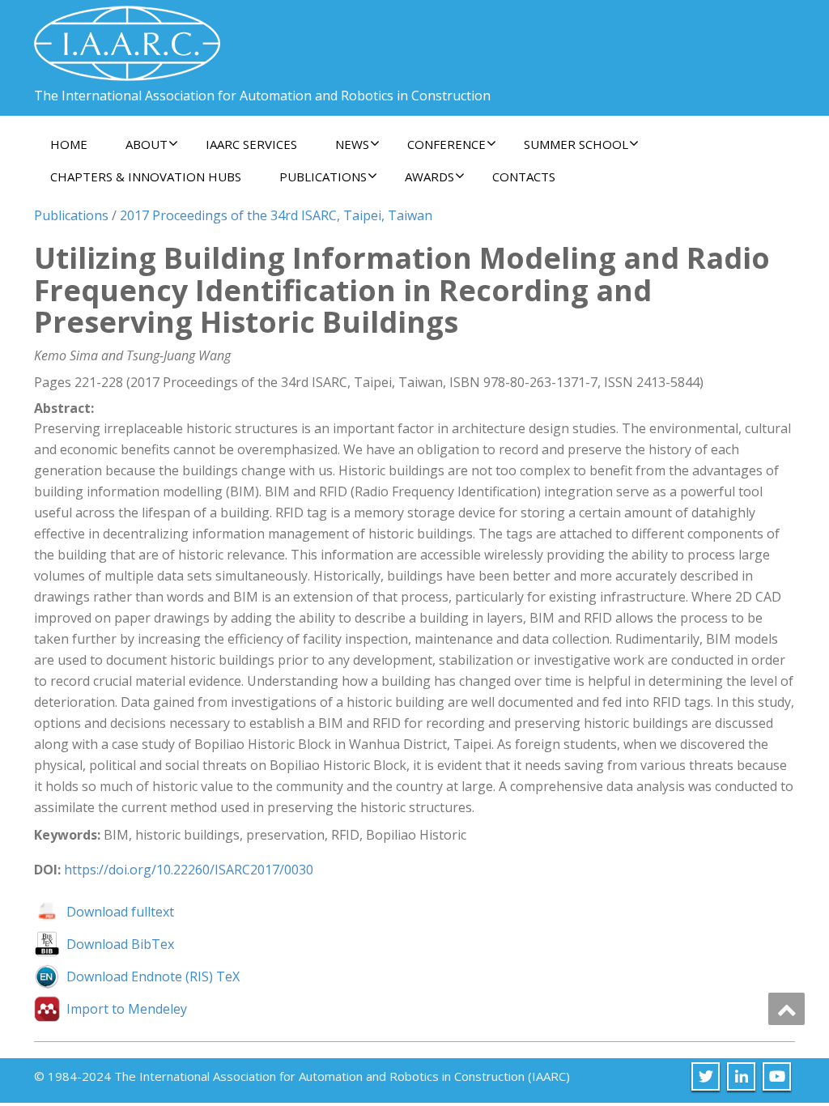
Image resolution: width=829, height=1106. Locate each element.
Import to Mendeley (126, 1009)
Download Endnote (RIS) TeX (153, 976)
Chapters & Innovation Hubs (145, 176)
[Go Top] (786, 1009)
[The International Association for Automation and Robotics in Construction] (127, 37)
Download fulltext (120, 912)
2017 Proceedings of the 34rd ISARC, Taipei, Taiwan (276, 215)
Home (68, 144)
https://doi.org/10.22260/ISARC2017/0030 (188, 869)
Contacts (523, 176)
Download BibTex (120, 944)
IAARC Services (251, 144)
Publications (71, 215)
